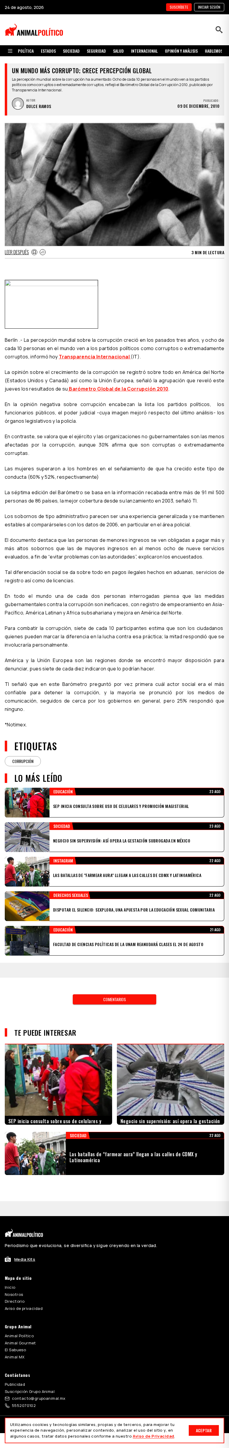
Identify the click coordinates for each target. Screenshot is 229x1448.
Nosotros (14, 1294)
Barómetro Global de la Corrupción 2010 (118, 389)
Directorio (14, 1301)
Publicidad (15, 1384)
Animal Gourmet (20, 1343)
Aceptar (204, 1430)
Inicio (10, 1287)
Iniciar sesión (209, 7)
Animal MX (15, 1357)
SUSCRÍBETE (179, 7)
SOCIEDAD (71, 51)
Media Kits (24, 1259)
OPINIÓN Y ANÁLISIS (181, 51)
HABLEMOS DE (216, 51)
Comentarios (114, 999)
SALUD (118, 51)
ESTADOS (48, 51)
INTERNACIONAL (144, 51)
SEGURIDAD (96, 51)
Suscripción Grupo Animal (30, 1391)
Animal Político (19, 1335)
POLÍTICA (26, 51)
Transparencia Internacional (95, 356)
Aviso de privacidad (24, 1308)
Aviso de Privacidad (153, 1436)
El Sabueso (15, 1349)
